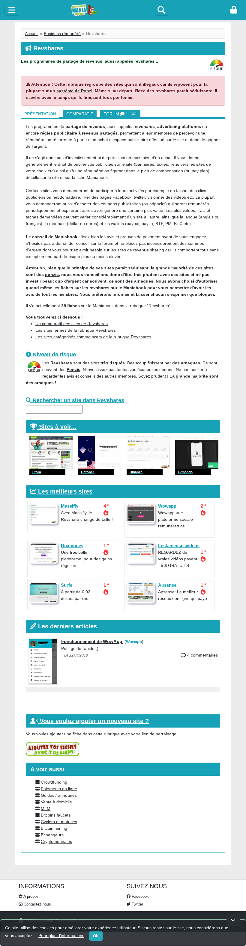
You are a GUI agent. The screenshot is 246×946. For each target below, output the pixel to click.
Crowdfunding (54, 782)
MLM (45, 808)
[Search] (161, 10)
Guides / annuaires (59, 795)
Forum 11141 (120, 113)
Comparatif (79, 113)
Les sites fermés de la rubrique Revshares (75, 330)
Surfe (66, 585)
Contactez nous (36, 904)
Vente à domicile (56, 801)
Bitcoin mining (54, 828)
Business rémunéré (62, 33)
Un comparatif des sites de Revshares (71, 323)
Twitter (136, 904)
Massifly (69, 506)
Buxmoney (72, 545)
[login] (233, 10)
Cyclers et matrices (59, 821)
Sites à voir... (57, 426)
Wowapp (167, 506)
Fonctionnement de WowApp (92, 641)
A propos (30, 896)
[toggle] (11, 10)
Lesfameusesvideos (179, 545)
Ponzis (73, 369)
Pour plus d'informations (61, 935)
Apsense (167, 585)
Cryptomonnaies (56, 841)
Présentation (40, 113)
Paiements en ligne (59, 788)
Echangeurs (52, 834)
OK (96, 936)
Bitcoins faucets (55, 815)
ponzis (52, 274)
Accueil (31, 33)
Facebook (139, 896)
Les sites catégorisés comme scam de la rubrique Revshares (93, 336)
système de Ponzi (74, 90)
